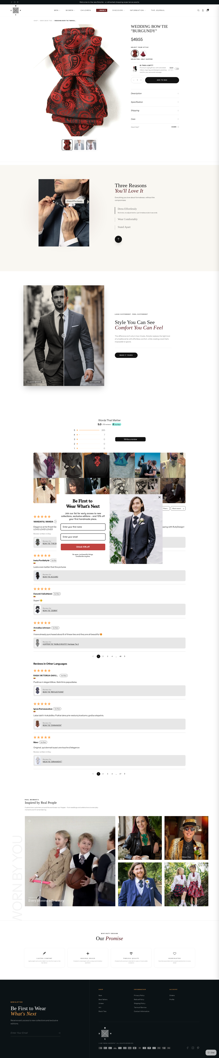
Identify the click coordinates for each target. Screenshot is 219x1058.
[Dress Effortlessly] (54, 201)
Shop (36, 20)
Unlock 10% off (83, 547)
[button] (89, 430)
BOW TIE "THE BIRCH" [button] (52, 543)
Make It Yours (126, 355)
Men (56, 10)
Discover (118, 10)
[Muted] (30, 821)
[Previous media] (37, 80)
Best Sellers (103, 999)
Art (100, 1007)
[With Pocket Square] (143, 53)
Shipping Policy (139, 1003)
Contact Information (141, 1011)
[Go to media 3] (91, 145)
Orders (172, 995)
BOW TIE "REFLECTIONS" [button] (53, 692)
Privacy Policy (139, 995)
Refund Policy (139, 999)
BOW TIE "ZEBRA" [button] (50, 610)
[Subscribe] (58, 1033)
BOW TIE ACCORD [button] (50, 577)
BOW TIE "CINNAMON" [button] (52, 725)
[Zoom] (120, 28)
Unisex (101, 1003)
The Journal (158, 10)
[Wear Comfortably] (64, 201)
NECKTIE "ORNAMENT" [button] (52, 761)
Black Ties (102, 1011)
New (100, 995)
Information (137, 10)
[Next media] (120, 80)
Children (86, 10)
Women (70, 10)
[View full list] (118, 239)
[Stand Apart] (65, 227)
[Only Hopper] (134, 53)
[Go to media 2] (79, 145)
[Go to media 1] (67, 145)
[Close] (160, 497)
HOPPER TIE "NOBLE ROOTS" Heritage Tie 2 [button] (61, 644)
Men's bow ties (46, 20)
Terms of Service (140, 1007)
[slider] (64, 336)
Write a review (130, 439)
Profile (171, 999)
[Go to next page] (125, 656)
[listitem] (46, 465)
